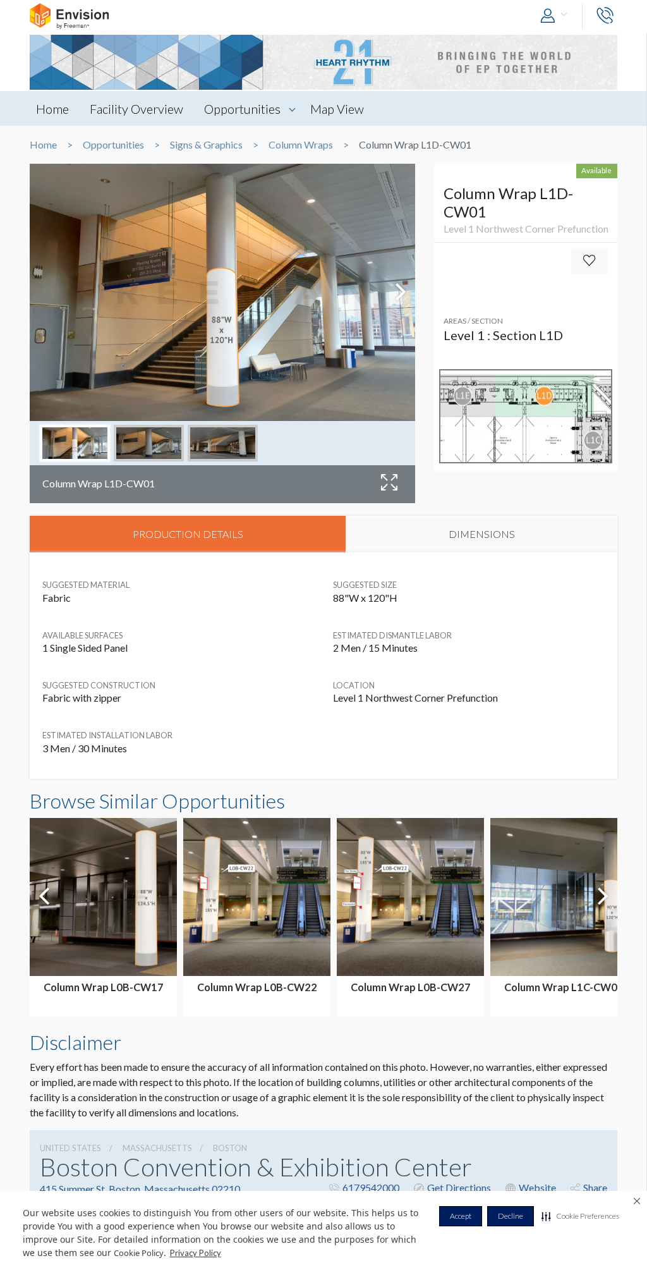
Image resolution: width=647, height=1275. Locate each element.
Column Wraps (301, 145)
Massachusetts (157, 1148)
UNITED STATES (70, 1148)
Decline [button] (510, 1216)
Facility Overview (136, 108)
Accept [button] (460, 1216)
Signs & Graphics (206, 145)
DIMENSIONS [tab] (482, 534)
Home (52, 108)
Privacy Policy (195, 1253)
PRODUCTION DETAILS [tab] (188, 534)
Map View (337, 108)
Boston (230, 1148)
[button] (580, 1216)
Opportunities (242, 108)
